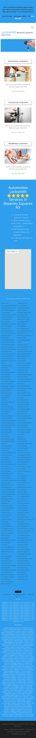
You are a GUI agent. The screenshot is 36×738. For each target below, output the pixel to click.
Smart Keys (5, 368)
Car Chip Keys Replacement (9, 480)
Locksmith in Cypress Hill (8, 714)
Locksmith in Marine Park (25, 713)
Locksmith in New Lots (15, 660)
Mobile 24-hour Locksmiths (9, 315)
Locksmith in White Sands (8, 644)
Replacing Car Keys (7, 561)
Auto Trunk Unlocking (23, 402)
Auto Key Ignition (6, 568)
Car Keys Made (22, 478)
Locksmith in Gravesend (22, 644)
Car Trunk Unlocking (7, 581)
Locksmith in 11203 (18, 604)
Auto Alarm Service (23, 533)
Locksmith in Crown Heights (11, 687)
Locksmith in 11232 (7, 610)
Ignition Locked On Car (24, 393)
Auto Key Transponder (7, 347)
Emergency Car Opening (8, 492)
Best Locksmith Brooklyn (21, 724)
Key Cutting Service (23, 322)
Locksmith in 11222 (29, 602)
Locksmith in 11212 (29, 607)
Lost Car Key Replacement (25, 443)
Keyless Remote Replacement (26, 519)
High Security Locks (23, 315)
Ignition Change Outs (23, 551)
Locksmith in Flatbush (8, 661)
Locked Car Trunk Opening (9, 420)
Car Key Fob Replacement (24, 423)
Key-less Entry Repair (23, 561)
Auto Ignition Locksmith (24, 512)
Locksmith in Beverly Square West (25, 666)
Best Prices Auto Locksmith (9, 540)
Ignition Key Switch (23, 526)
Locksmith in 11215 (7, 602)
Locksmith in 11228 (18, 609)
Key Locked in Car (22, 499)
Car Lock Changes (22, 446)
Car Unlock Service (23, 305)
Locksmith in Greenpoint (8, 652)
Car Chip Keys (5, 436)
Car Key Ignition (6, 524)
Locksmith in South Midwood (10, 689)
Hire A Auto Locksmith (7, 531)
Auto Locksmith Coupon (24, 409)
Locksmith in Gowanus (16, 631)
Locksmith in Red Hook (22, 629)
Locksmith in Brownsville (18, 693)
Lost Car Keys (5, 457)
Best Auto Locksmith (23, 377)
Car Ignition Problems (7, 496)
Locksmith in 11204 (18, 615)
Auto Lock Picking (22, 505)
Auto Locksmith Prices (7, 469)
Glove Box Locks (6, 374)
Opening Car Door (22, 345)
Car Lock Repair (22, 469)
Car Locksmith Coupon (7, 577)
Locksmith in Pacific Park (25, 687)
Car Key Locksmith (6, 319)
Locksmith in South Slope (10, 668)
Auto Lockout (21, 434)
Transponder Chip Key (8, 528)
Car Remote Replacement (9, 349)
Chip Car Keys (5, 466)
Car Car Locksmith (22, 441)
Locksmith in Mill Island (10, 706)
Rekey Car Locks (22, 338)
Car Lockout (5, 434)
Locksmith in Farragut (20, 636)
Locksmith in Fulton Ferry (20, 669)
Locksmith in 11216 (7, 607)
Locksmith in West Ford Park (21, 658)
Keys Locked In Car (7, 459)
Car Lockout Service (7, 572)
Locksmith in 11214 (18, 613)
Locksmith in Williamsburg (18, 701)
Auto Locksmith (6, 558)
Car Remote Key (6, 411)
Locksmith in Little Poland (25, 642)
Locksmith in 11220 (18, 617)
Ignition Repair (5, 370)
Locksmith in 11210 (7, 605)
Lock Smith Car (22, 420)
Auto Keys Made (22, 326)
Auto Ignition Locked (23, 517)
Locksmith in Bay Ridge (26, 685)
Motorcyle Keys (22, 439)
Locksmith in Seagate (21, 692)
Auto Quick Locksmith (7, 416)
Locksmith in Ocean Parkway (11, 708)
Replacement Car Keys (24, 563)
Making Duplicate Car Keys (25, 388)
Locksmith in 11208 (18, 612)
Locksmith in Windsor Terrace (10, 657)
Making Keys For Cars (23, 524)
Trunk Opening (22, 361)
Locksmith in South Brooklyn (24, 668)
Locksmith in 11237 (18, 618)
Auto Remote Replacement (9, 464)
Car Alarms (4, 545)
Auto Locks (20, 436)
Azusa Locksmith (7, 594)
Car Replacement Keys (24, 455)
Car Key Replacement (23, 482)
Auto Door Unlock (22, 492)
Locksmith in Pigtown (26, 705)
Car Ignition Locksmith (23, 404)
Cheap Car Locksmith (23, 407)
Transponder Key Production (25, 379)
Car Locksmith (5, 413)
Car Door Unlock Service (24, 416)
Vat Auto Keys (5, 450)
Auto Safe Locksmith (23, 349)
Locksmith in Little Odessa (25, 690)
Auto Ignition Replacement (25, 459)
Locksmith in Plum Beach (8, 666)
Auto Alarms (21, 397)
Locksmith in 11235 (7, 615)
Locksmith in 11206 (18, 620)
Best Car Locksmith (7, 462)
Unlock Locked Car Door (24, 466)
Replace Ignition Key (7, 365)
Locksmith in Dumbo (19, 671)
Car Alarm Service (6, 515)
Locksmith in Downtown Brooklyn (18, 682)
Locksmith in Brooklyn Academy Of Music (21, 653)
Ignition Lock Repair (7, 556)
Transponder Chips (7, 430)
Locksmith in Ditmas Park (25, 665)
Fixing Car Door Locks (7, 407)
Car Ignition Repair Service (9, 308)
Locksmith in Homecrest (22, 652)
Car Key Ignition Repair (24, 368)
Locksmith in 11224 (29, 618)
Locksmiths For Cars (23, 545)
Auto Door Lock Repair (23, 365)
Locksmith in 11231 (29, 620)
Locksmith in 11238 (29, 605)
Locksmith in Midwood (9, 711)
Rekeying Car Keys (23, 450)
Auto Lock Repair (22, 480)
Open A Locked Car (23, 411)
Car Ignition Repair (23, 464)
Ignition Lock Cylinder (23, 570)
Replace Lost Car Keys (23, 319)
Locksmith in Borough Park (25, 650)
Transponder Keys (22, 370)
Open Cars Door (6, 563)
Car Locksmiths (22, 390)
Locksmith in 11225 (29, 617)
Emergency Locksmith (19, 734)
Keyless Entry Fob (22, 556)
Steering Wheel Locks (23, 317)
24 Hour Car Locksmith (24, 503)
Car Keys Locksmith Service (9, 565)
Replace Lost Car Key (7, 473)
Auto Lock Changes (22, 425)
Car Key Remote (22, 501)
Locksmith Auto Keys (7, 317)
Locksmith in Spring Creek (19, 645)
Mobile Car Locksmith (7, 533)
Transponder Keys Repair (24, 554)
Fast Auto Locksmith (7, 393)
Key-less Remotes (6, 427)
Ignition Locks (5, 538)
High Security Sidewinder (8, 402)
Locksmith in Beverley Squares (13, 698)
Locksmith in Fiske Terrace (18, 677)
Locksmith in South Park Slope (19, 676)
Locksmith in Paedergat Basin (24, 706)
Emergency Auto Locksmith (9, 570)
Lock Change (5, 522)
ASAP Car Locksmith (7, 478)
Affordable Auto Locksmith (8, 324)
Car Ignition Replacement (8, 489)
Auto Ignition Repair (23, 577)
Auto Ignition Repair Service (25, 558)
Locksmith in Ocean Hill (26, 708)
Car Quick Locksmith (7, 446)
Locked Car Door (6, 579)
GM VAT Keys (21, 485)
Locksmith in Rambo (20, 695)
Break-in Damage (6, 584)
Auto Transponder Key (23, 328)
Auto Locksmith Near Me (8, 441)
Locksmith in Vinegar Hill (10, 709)
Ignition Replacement (23, 356)
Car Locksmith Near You (8, 333)
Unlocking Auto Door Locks (24, 487)
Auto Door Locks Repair (24, 549)
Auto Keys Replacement (24, 354)
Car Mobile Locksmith (23, 448)
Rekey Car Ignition (6, 379)
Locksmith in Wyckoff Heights (26, 716)
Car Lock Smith (6, 517)
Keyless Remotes (6, 377)
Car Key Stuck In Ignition (8, 439)
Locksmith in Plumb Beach (11, 713)
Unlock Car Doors (22, 310)
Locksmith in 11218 (7, 604)
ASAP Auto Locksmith (23, 400)
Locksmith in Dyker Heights (24, 709)
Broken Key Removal (7, 455)
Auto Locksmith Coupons (8, 345)
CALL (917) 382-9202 (18, 91)
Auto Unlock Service (23, 476)
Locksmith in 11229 (18, 607)
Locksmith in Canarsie (18, 684)
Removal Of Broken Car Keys (25, 528)
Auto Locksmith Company (8, 372)
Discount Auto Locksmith (24, 453)
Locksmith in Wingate (7, 658)
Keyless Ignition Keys (7, 331)
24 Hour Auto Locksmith (8, 342)
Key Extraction (21, 515)
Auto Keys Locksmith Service (25, 351)
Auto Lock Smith (6, 476)
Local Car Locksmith (7, 390)
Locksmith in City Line (7, 669)
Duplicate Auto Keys (23, 542)
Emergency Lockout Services (9, 305)
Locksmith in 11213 (29, 613)
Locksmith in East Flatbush (25, 655)
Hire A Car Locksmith (7, 384)
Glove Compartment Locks (25, 347)
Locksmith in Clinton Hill (22, 714)
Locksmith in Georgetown (12, 685)
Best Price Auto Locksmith (24, 395)
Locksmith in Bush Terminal (26, 657)
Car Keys (4, 554)
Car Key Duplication (7, 526)
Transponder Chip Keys (8, 386)
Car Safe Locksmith (23, 510)
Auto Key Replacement (8, 549)
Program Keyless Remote (8, 494)
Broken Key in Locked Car (24, 565)
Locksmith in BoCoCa (9, 628)
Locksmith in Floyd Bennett (24, 663)
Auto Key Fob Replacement (25, 457)
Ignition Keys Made (23, 538)
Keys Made (4, 404)
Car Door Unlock (6, 312)
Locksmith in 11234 (7, 613)
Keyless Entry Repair (7, 505)
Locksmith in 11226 (29, 615)
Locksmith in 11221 (7, 620)
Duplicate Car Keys (23, 568)
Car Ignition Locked (23, 372)
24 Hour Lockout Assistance (25, 418)
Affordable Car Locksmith (24, 531)
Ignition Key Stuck (6, 519)
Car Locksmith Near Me (8, 340)
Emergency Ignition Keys (24, 312)
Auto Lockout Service (23, 333)
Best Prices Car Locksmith (24, 335)
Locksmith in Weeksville (13, 705)
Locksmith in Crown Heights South (24, 661)
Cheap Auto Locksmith (7, 388)
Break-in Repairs (22, 324)
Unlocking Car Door (7, 351)
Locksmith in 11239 (18, 621)
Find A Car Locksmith (7, 356)
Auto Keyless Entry (6, 487)
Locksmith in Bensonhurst (18, 703)
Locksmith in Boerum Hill (8, 692)
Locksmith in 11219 (18, 602)
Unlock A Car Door (22, 303)
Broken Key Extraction (7, 551)
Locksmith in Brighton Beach (15, 697)
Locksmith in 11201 (18, 605)
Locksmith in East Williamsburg (19, 637)
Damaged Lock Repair (7, 499)
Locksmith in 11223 (18, 610)
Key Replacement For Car (24, 540)
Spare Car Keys (6, 542)
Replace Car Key (6, 322)
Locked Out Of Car (6, 432)
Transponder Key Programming (26, 331)
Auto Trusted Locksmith (8, 381)
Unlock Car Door (6, 510)
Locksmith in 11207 (7, 609)
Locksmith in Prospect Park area (24, 649)
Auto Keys (4, 443)
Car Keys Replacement (8, 547)
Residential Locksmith (23, 732)
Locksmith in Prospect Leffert (18, 681)
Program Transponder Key (9, 453)
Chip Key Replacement (24, 535)
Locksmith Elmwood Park (19, 594)
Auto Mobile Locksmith (23, 386)
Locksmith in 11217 (29, 612)
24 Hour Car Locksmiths (8, 354)
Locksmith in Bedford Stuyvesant (17, 673)
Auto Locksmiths (22, 572)
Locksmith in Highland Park (9, 629)
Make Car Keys (5, 535)
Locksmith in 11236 (29, 604)
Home (6, 729)
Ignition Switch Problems (24, 363)
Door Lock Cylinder (7, 326)
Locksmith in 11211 (7, 617)
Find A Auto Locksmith (23, 462)
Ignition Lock (21, 522)
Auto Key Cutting (6, 471)
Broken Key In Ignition (7, 358)
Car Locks (4, 400)
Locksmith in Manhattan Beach (18, 674)
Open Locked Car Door (8, 508)
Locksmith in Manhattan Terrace (23, 628)
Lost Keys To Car (6, 328)
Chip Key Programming (8, 423)
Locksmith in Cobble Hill (20, 633)
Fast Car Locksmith (22, 547)
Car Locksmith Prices (23, 427)
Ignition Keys (5, 303)
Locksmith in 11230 (7, 618)
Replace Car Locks (22, 413)
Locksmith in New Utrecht (11, 690)
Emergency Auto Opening (24, 374)
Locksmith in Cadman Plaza (25, 689)
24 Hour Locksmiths (23, 508)
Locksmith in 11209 (29, 609)
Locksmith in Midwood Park (10, 655)
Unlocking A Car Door (23, 494)
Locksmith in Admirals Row (17, 647)
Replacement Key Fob (7, 485)
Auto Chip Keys (22, 358)
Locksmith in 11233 (7, 612)
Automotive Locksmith (17, 729)
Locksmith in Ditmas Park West (24, 711)
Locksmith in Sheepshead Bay (15, 641)
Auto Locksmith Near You (8, 425)
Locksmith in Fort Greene (15, 639)
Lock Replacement (22, 579)
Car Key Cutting (6, 512)
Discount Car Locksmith (8, 409)
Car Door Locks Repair (23, 308)
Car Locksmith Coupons (24, 432)
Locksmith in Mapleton (27, 660)
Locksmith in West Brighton (11, 665)
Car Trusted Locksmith (24, 496)
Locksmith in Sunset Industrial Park (19, 634)
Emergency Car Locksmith (24, 430)
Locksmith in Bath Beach (10, 663)
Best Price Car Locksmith (8, 574)
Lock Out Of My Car (23, 574)
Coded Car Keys (6, 482)
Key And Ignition (22, 489)
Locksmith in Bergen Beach (18, 679)
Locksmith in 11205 (29, 610)
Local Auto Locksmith (7, 418)
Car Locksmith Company (8, 310)
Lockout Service (6, 448)
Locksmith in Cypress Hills (11, 650)
